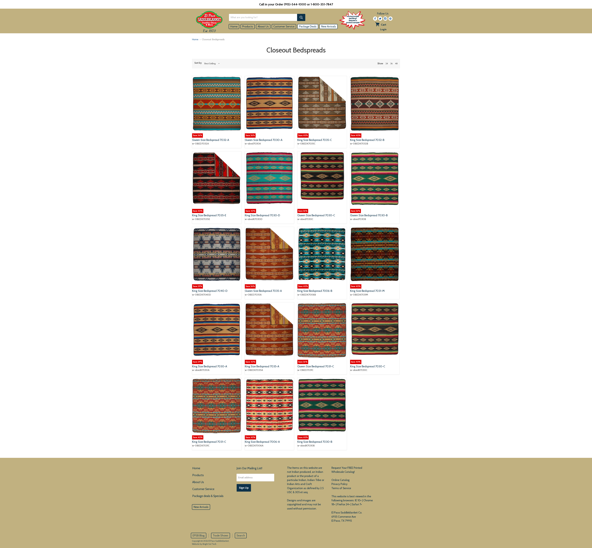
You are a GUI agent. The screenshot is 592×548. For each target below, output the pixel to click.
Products (247, 26)
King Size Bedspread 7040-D (209, 291)
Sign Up (244, 487)
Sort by (198, 63)
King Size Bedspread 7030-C (367, 366)
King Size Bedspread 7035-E (209, 215)
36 (391, 63)
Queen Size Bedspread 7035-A (263, 291)
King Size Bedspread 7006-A (262, 441)
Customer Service (283, 26)
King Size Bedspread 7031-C (209, 441)
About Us (263, 26)
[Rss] (385, 18)
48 (396, 63)
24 (387, 63)
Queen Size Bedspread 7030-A (263, 140)
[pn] (390, 18)
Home (234, 26)
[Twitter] (380, 18)
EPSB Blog (199, 535)
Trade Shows (220, 535)
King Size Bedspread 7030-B (314, 441)
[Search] (301, 17)
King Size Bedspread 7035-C (314, 140)
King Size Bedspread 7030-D (262, 215)
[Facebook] (375, 18)
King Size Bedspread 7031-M (367, 291)
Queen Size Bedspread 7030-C (316, 215)
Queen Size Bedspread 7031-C (315, 366)
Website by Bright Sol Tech (204, 544)
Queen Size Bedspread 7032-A (210, 140)
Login (383, 29)
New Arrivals (328, 26)
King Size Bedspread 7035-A (262, 366)
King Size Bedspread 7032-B (367, 140)
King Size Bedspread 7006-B (314, 291)
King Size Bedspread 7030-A (209, 366)
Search (240, 535)
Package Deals (308, 26)
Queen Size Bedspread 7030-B (369, 215)
